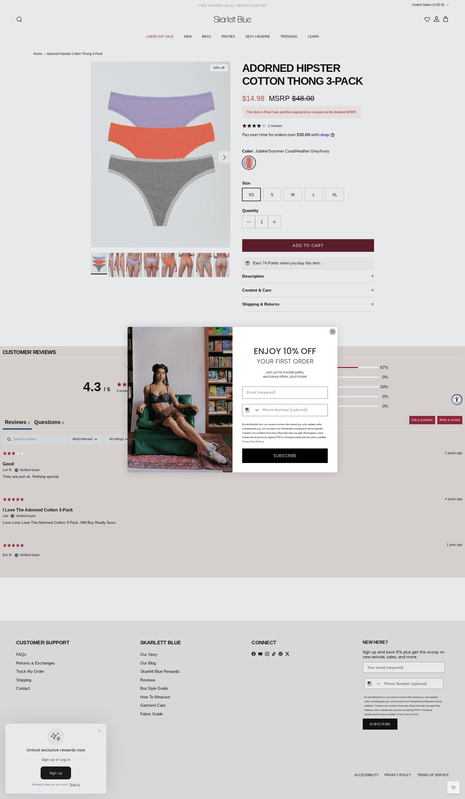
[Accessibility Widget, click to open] (457, 399)
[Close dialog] (332, 331)
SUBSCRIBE (285, 455)
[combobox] (251, 410)
